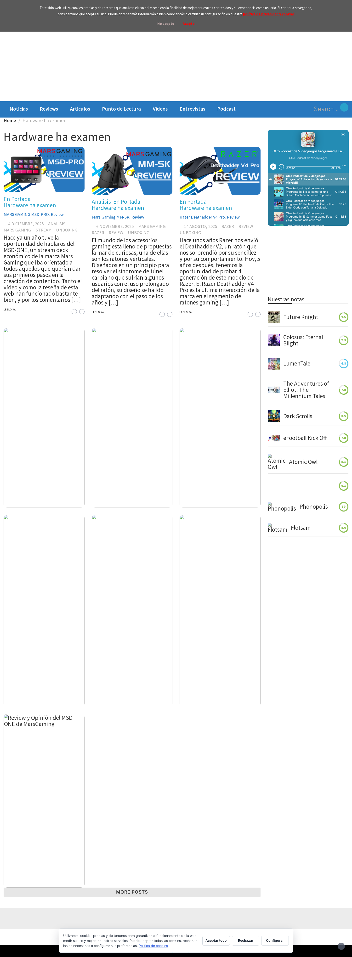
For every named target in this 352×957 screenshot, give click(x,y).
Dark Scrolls (297, 416)
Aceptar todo (216, 940)
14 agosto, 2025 (200, 226)
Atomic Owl (303, 462)
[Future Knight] (274, 317)
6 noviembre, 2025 (115, 226)
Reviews (49, 108)
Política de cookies (153, 946)
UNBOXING (67, 230)
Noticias (19, 108)
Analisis (101, 201)
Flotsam (301, 528)
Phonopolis (314, 507)
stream (43, 230)
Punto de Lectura (121, 108)
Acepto (189, 23)
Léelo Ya (10, 309)
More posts (132, 892)
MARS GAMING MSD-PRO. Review (34, 214)
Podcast (226, 108)
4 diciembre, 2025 (26, 223)
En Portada (17, 199)
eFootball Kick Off (305, 438)
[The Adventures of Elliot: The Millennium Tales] (274, 390)
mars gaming (17, 230)
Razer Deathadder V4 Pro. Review (210, 217)
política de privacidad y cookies (269, 14)
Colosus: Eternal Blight (303, 340)
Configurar (275, 940)
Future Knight (300, 317)
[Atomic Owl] (276, 462)
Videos (160, 108)
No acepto (165, 23)
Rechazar (245, 940)
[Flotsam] (277, 528)
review (116, 232)
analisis (56, 223)
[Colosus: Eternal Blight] (274, 340)
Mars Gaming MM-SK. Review (118, 217)
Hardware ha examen (30, 205)
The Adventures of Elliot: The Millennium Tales (306, 390)
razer (98, 232)
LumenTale (296, 363)
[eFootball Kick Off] (274, 438)
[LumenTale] (274, 364)
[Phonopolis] (282, 507)
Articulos (80, 108)
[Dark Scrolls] (274, 416)
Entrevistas (192, 108)
